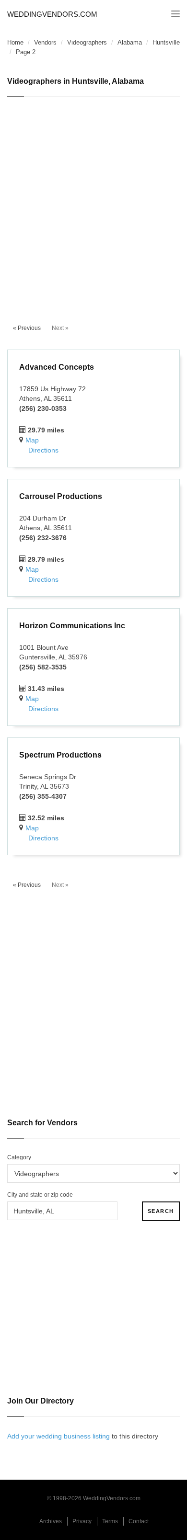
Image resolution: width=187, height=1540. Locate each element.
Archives (50, 1521)
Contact (139, 1521)
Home (15, 42)
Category (19, 1157)
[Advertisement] (93, 205)
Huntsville (166, 42)
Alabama (129, 42)
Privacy (82, 1521)
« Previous (27, 328)
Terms (110, 1521)
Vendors (45, 42)
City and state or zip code (40, 1194)
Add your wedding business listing (58, 1436)
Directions (43, 450)
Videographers (87, 42)
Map (32, 440)
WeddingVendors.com (52, 14)
